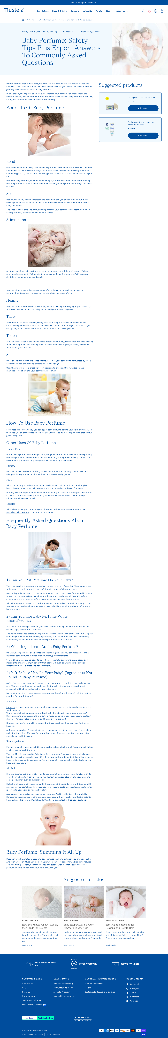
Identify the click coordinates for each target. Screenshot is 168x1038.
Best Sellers (43, 11)
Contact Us (27, 983)
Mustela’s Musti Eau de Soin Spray (35, 202)
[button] (14, 11)
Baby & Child (58, 11)
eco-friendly (54, 660)
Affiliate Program (61, 992)
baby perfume (44, 89)
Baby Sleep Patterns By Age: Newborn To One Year (79, 926)
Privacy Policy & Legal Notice (32, 1034)
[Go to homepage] (23, 20)
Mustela (38, 94)
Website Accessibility (63, 983)
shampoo (10, 371)
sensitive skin (39, 790)
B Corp (88, 988)
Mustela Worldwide (94, 983)
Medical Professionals (63, 996)
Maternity (87, 11)
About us (121, 11)
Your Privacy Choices (32, 1004)
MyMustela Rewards (63, 988)
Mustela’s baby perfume (17, 512)
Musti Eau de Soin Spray (41, 180)
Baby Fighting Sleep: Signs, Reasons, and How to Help (120, 926)
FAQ (24, 988)
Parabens (10, 707)
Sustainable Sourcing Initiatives (100, 992)
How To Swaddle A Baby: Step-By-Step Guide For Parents (40, 926)
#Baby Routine (71, 920)
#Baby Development (116, 920)
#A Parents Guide (31, 920)
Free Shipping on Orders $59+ (84, 2)
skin (60, 794)
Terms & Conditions (31, 1000)
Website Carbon (45, 1018)
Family (99, 11)
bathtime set (25, 736)
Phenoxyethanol (14, 747)
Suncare (75, 11)
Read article (27, 945)
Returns (26, 992)
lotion (77, 368)
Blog (108, 11)
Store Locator (29, 996)
